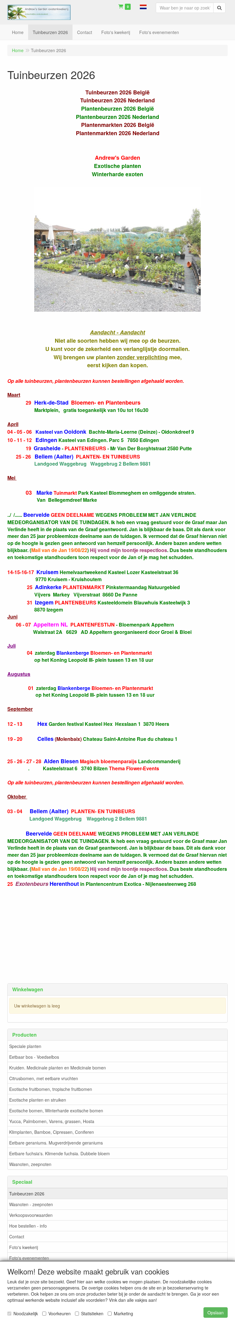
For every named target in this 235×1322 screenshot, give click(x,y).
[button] (143, 6)
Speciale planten (25, 1046)
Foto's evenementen (29, 1258)
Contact (16, 1236)
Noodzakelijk (25, 1313)
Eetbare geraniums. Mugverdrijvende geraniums (56, 1143)
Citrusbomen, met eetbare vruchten (43, 1078)
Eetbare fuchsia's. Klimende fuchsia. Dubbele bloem (59, 1153)
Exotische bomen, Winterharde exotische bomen (56, 1110)
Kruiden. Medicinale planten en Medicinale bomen (57, 1068)
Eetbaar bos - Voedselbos (34, 1057)
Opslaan (215, 1312)
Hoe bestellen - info (28, 1226)
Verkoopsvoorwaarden (31, 1215)
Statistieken (92, 1313)
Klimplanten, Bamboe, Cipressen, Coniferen (51, 1132)
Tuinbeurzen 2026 (26, 1194)
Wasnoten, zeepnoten (30, 1164)
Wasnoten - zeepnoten (31, 1204)
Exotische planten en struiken (37, 1100)
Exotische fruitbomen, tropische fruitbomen (50, 1089)
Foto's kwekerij (23, 1247)
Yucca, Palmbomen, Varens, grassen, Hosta (51, 1121)
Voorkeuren (59, 1313)
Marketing (123, 1313)
